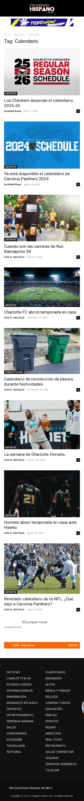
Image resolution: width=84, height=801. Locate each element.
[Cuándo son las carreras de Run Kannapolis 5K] (42, 218)
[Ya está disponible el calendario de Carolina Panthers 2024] (42, 145)
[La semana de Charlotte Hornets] (42, 424)
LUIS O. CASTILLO (14, 256)
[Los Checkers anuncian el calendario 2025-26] (42, 71)
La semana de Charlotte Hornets (34, 454)
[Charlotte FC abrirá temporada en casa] (42, 287)
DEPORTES (10, 93)
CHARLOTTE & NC (14, 372)
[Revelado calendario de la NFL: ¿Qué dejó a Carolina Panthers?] (42, 568)
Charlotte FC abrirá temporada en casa (40, 312)
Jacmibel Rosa (12, 110)
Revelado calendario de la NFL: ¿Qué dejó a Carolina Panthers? (38, 601)
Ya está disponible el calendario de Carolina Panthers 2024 (37, 176)
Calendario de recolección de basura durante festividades (38, 382)
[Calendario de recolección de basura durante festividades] (42, 351)
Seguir (72, 645)
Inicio (7, 34)
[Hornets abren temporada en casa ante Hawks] (42, 493)
